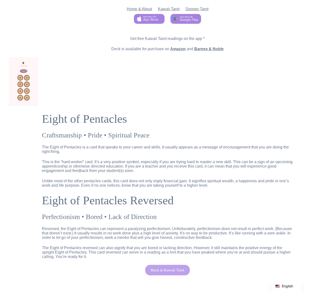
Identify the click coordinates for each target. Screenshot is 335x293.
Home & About (139, 9)
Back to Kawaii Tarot (167, 270)
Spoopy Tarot (196, 9)
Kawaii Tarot (169, 9)
